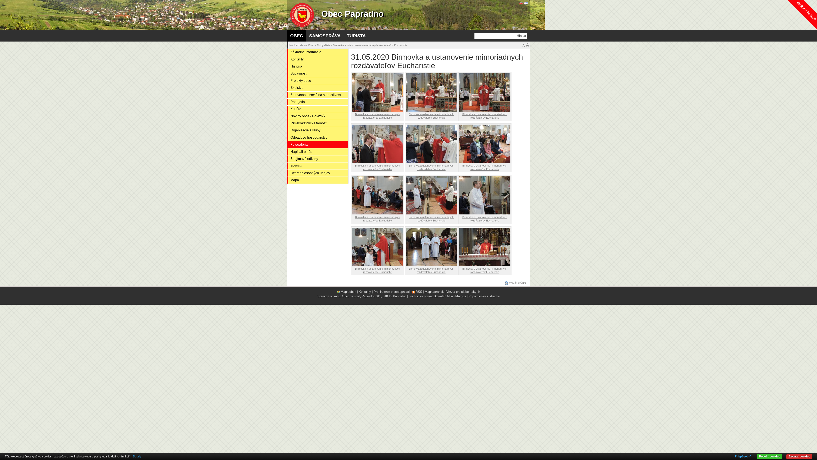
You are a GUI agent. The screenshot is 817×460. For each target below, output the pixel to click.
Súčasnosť (298, 73)
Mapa (294, 180)
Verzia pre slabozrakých (463, 291)
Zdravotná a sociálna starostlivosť (315, 95)
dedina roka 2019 (806, 11)
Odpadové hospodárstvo (308, 137)
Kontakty (297, 59)
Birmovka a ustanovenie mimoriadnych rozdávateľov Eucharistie (370, 45)
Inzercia (296, 166)
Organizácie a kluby (305, 130)
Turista (356, 35)
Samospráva (325, 35)
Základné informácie (305, 52)
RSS (419, 291)
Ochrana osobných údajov (310, 173)
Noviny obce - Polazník (307, 116)
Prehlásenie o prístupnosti (392, 291)
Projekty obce (300, 80)
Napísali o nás (301, 152)
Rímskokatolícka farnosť (308, 123)
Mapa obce (348, 291)
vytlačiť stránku (518, 282)
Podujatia (297, 102)
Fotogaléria (323, 45)
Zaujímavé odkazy (304, 159)
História (296, 66)
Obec (296, 35)
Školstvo (296, 87)
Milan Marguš (456, 296)
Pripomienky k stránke (484, 296)
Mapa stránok (434, 291)
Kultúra (295, 109)
